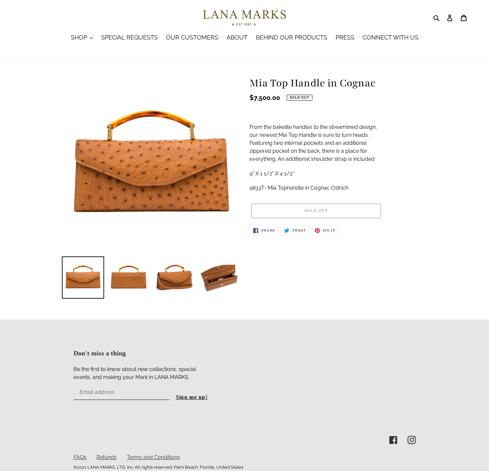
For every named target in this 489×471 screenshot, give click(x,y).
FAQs (80, 457)
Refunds (106, 457)
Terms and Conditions (153, 457)
